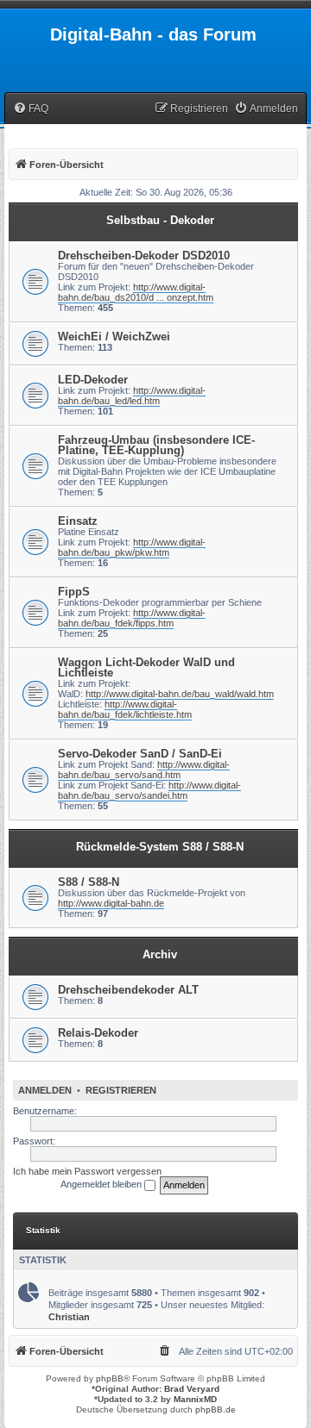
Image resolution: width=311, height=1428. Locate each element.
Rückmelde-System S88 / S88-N (160, 846)
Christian (69, 1317)
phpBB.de (215, 1409)
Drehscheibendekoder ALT (128, 989)
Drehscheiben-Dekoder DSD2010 (144, 255)
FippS (74, 591)
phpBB (110, 1378)
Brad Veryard (191, 1389)
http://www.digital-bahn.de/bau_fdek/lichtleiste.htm (125, 709)
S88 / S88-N (88, 882)
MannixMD (195, 1399)
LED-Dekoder (93, 379)
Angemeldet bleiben (102, 1184)
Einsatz (78, 520)
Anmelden (45, 1090)
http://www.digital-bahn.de (111, 903)
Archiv (160, 954)
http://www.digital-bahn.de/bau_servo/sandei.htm (149, 790)
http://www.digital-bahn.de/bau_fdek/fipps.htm (132, 618)
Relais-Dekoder (98, 1032)
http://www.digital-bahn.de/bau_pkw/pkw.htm (132, 547)
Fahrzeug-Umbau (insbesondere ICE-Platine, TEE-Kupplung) (156, 445)
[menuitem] (30, 109)
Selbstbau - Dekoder (160, 220)
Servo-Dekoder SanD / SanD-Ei (140, 753)
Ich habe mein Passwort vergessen (87, 1171)
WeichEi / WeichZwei (114, 336)
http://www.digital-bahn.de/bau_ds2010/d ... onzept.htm (135, 292)
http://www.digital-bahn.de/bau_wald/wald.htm (180, 694)
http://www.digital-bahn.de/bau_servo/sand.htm (144, 769)
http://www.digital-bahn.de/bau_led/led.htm (132, 395)
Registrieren (121, 1090)
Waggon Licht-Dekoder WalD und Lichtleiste (146, 667)
